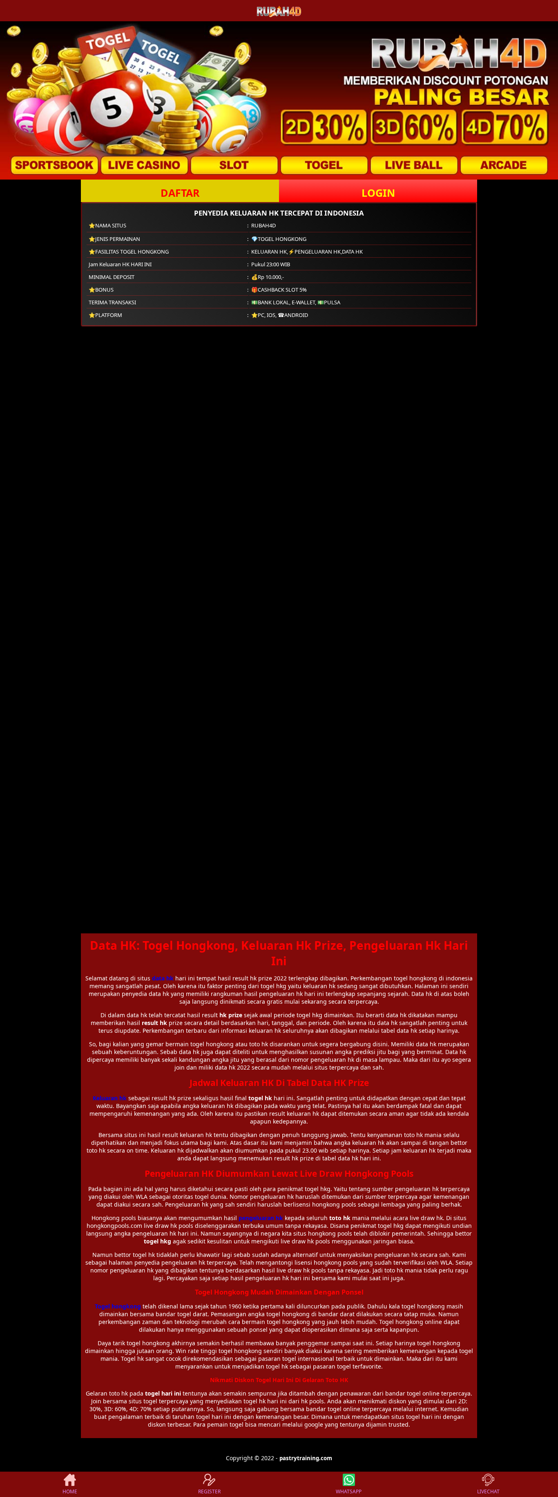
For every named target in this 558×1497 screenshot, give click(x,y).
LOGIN (378, 193)
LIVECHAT (488, 1491)
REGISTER (209, 1491)
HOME (69, 1491)
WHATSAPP (349, 1491)
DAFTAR (180, 193)
